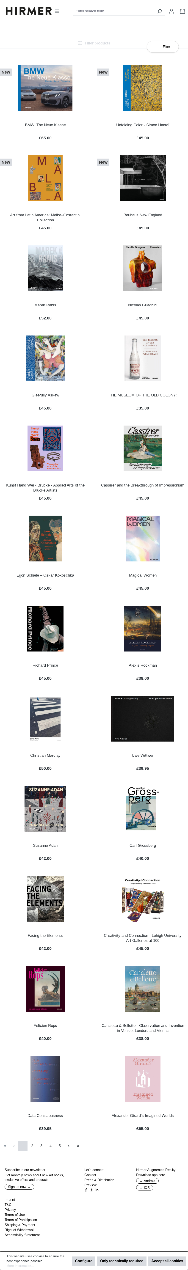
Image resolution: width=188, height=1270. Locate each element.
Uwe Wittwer (143, 755)
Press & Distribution (99, 1180)
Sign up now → (19, 1187)
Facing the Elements (45, 935)
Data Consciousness (45, 1115)
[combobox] (113, 11)
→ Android (147, 1181)
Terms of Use (15, 1215)
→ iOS (145, 1188)
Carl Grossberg (143, 845)
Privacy (10, 1210)
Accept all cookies (167, 1261)
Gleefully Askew (45, 395)
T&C (8, 1205)
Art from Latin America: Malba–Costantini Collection (45, 217)
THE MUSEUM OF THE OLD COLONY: (143, 395)
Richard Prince (45, 665)
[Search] (159, 11)
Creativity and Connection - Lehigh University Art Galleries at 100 (143, 938)
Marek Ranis (45, 305)
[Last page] (78, 1146)
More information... (20, 1265)
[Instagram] (91, 1190)
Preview (90, 1185)
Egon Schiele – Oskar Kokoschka (45, 575)
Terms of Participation (21, 1220)
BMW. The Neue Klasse (45, 125)
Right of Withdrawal (19, 1230)
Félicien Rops (45, 1025)
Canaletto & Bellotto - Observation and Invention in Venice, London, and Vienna (143, 1028)
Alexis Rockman (143, 665)
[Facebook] (86, 1190)
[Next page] (68, 1146)
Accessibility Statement (22, 1235)
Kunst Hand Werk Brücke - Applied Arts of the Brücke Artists (45, 487)
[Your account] (171, 11)
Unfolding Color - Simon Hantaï (142, 125)
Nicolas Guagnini (142, 305)
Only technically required (122, 1261)
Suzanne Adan (45, 845)
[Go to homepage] (29, 11)
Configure (83, 1261)
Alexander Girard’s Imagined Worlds (143, 1115)
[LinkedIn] (97, 1190)
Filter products (97, 43)
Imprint (10, 1199)
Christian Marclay (45, 755)
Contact (90, 1175)
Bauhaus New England (143, 215)
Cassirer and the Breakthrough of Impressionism (142, 485)
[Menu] (57, 11)
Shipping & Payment (20, 1225)
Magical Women (143, 575)
